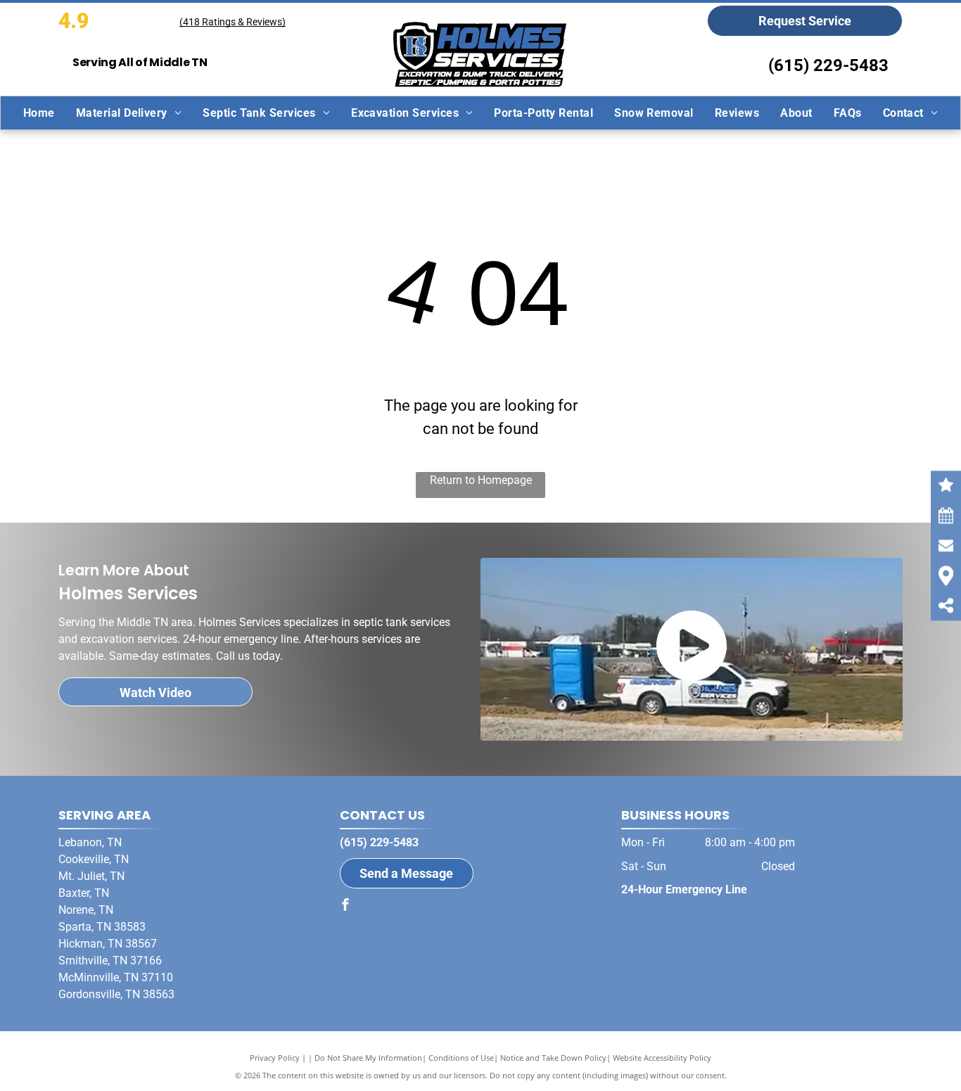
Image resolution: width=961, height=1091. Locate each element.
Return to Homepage (481, 480)
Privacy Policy (275, 1057)
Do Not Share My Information (368, 1057)
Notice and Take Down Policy (553, 1057)
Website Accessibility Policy (662, 1057)
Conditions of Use (461, 1057)
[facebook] (345, 906)
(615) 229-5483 (828, 65)
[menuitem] (39, 113)
